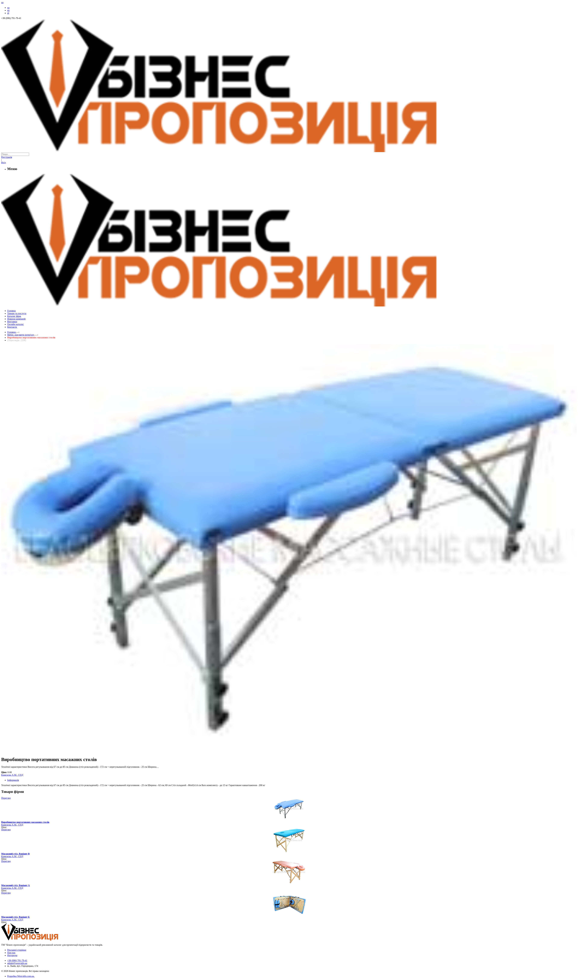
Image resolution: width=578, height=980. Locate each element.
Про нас (11, 952)
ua (8, 7)
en (8, 10)
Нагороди (12, 955)
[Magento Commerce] (289, 305)
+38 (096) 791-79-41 (17, 960)
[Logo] (38, 939)
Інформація (13, 780)
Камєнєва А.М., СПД (12, 775)
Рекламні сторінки (16, 950)
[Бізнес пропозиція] (289, 151)
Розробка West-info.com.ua (20, 976)
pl (8, 13)
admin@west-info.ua (17, 963)
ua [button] (2, 2)
